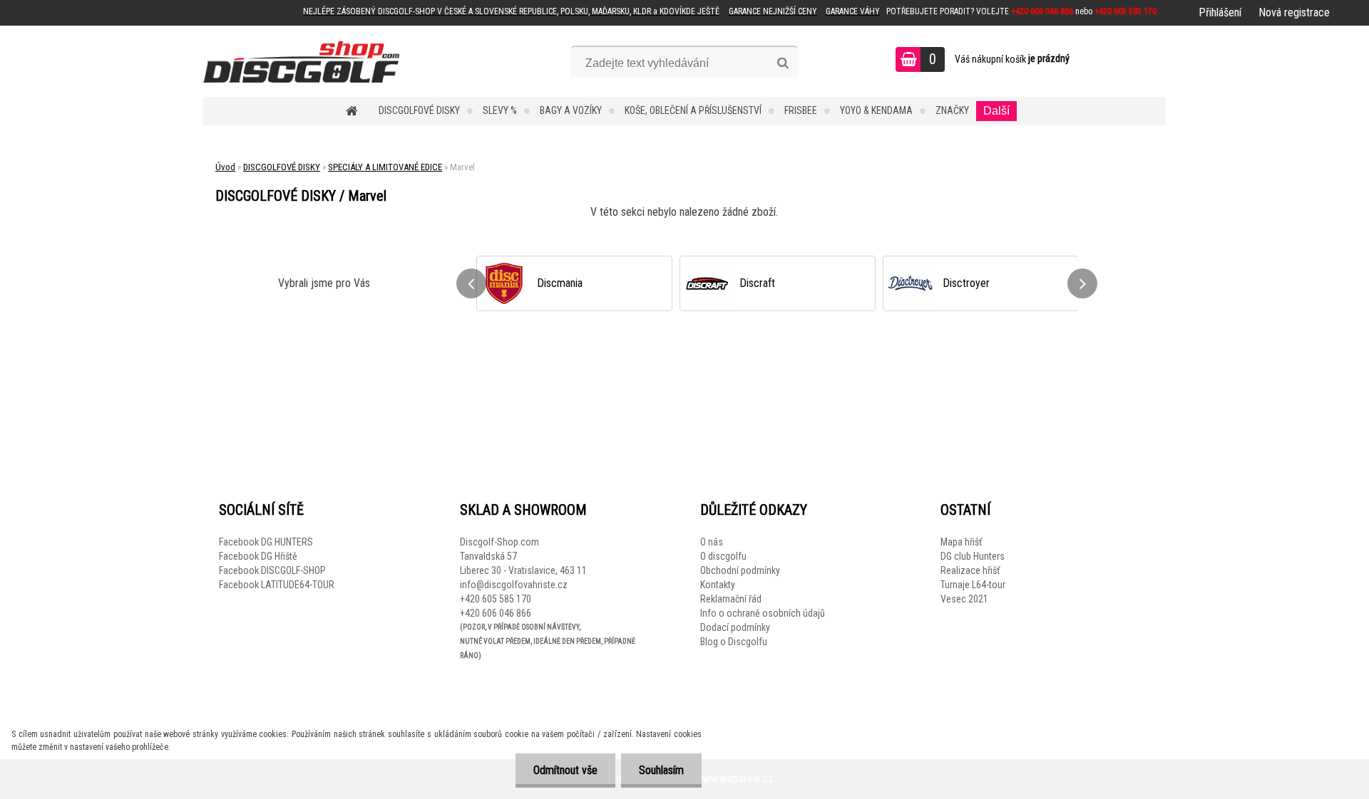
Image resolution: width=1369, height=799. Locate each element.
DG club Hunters (972, 556)
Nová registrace (1294, 12)
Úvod (225, 167)
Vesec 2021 (964, 599)
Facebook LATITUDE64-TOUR (276, 584)
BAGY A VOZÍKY (571, 110)
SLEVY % (500, 110)
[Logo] (301, 61)
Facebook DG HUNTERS (266, 542)
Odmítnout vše (565, 770)
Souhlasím (661, 770)
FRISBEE (800, 110)
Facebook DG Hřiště (258, 556)
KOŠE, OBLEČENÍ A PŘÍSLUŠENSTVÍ (693, 110)
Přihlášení (1220, 12)
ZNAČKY (952, 110)
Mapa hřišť (961, 542)
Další (996, 111)
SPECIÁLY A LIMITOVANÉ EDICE (385, 167)
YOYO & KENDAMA (876, 110)
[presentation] (471, 283)
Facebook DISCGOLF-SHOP (272, 570)
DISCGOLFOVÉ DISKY (419, 110)
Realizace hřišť (970, 570)
